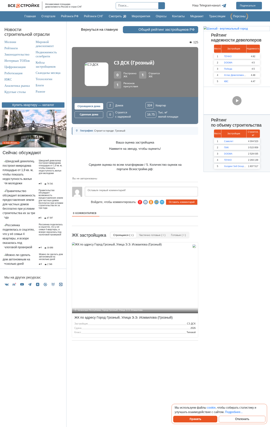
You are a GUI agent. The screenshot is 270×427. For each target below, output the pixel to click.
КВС (226, 81)
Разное (40, 91)
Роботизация (13, 73)
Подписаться (248, 5)
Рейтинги (11, 48)
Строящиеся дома (89, 106)
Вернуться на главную (99, 29)
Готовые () (178, 235)
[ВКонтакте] (6, 284)
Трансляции (217, 16)
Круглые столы (15, 92)
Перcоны (239, 16)
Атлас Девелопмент (234, 75)
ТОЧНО (228, 56)
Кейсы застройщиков (46, 64)
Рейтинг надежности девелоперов (236, 38)
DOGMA (228, 62)
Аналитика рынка (17, 85)
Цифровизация (15, 67)
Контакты (178, 16)
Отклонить (242, 419)
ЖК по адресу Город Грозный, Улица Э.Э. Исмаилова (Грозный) (123, 317)
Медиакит (197, 16)
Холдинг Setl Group (234, 166)
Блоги (40, 85)
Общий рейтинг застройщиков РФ (166, 29)
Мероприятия (141, 16)
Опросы (161, 16)
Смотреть (115, 16)
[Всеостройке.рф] (25, 5)
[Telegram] (30, 284)
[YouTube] (22, 284)
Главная (30, 16)
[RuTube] (14, 284)
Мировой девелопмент (45, 44)
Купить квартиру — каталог (33, 105)
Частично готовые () (152, 235)
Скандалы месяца (48, 73)
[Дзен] (37, 284)
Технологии (44, 79)
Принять (195, 419)
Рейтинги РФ (69, 16)
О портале (48, 16)
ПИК (226, 147)
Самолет (228, 141)
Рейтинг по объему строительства (236, 123)
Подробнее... (234, 412)
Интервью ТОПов (17, 60)
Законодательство (16, 54)
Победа (228, 69)
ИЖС (8, 79)
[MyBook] (53, 284)
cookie (211, 407)
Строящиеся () (123, 235)
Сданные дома (89, 114)
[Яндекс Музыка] (45, 284)
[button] (162, 202)
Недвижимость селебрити (46, 54)
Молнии (10, 42)
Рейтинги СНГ (93, 16)
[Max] (61, 284)
